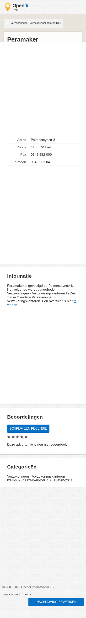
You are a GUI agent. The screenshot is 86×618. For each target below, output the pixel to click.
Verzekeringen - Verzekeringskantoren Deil (35, 22)
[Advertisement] (43, 90)
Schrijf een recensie (28, 428)
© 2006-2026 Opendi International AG (28, 587)
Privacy (26, 594)
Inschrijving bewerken (56, 602)
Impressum (10, 594)
